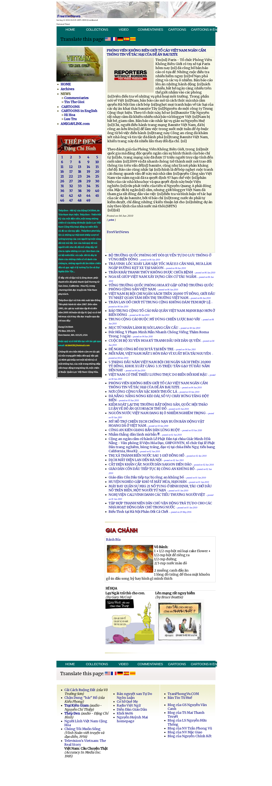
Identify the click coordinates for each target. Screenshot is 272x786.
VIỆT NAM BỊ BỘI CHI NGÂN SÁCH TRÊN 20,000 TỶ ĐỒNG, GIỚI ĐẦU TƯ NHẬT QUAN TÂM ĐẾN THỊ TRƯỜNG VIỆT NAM (162, 296)
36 (62, 191)
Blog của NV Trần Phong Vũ (190, 728)
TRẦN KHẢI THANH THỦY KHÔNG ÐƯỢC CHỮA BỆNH (151, 272)
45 (97, 196)
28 (80, 181)
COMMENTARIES (150, 29)
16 (62, 172)
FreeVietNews (118, 232)
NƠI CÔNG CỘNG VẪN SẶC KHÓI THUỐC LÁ (143, 392)
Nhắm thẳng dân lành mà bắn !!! (134, 434)
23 (80, 176)
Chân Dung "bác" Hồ (80, 698)
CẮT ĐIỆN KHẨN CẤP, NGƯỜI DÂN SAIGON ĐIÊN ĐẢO (150, 464)
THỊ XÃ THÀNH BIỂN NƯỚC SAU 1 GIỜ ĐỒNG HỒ (146, 455)
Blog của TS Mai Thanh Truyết (186, 715)
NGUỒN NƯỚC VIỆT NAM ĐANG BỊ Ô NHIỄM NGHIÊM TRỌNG (157, 413)
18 (79, 172)
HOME (70, 29)
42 (71, 196)
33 (80, 186)
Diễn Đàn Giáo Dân (132, 709)
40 (97, 191)
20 (97, 172)
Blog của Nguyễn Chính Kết (190, 736)
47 (71, 200)
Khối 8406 (125, 713)
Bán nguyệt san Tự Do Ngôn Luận (134, 696)
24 (88, 176)
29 (88, 181)
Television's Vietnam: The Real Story (85, 743)
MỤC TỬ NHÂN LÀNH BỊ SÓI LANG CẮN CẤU (143, 328)
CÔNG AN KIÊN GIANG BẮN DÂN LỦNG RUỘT (144, 430)
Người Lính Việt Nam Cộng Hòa (85, 723)
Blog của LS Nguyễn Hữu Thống (187, 722)
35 (97, 186)
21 (62, 176)
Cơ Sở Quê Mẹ (127, 702)
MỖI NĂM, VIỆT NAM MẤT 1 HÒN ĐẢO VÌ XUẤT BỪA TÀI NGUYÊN (160, 354)
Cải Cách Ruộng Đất (79, 690)
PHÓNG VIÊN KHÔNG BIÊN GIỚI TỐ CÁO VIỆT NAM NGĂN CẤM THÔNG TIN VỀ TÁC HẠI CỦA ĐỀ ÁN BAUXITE (158, 385)
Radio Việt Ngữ (128, 705)
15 (97, 167)
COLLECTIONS (97, 29)
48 (80, 200)
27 (71, 181)
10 (97, 162)
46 (62, 200)
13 (79, 167)
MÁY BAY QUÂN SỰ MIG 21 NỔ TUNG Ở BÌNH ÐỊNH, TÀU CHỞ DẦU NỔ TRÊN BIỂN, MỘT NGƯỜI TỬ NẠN (160, 488)
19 (88, 172)
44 (88, 196)
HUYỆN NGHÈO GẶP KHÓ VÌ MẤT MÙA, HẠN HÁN (148, 482)
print (111, 219)
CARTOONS (177, 29)
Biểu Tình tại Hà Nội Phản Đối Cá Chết (138, 512)
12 (71, 167)
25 (97, 176)
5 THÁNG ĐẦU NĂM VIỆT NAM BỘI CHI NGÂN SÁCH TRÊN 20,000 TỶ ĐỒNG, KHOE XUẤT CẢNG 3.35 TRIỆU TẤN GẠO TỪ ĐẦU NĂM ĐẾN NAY (160, 366)
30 (97, 181)
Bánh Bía (113, 540)
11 (62, 167)
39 (88, 191)
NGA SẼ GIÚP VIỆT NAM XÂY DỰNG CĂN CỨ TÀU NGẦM (152, 277)
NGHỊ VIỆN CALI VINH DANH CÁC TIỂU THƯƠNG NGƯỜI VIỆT (157, 495)
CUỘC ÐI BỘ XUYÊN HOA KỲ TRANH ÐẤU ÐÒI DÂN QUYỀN (155, 341)
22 (71, 176)
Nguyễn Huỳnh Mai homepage (132, 719)
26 (62, 181)
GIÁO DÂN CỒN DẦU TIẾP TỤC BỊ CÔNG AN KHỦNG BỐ (151, 469)
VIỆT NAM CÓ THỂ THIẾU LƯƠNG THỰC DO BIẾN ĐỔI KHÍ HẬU (158, 375)
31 (62, 186)
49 (88, 200)
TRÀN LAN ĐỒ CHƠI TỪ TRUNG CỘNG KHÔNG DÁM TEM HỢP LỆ (160, 302)
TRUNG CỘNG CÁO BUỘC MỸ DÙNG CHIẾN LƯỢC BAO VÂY (154, 319)
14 (88, 167)
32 (71, 186)
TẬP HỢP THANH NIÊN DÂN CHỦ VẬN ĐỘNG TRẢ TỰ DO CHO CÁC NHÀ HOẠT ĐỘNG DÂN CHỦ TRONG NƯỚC (160, 505)
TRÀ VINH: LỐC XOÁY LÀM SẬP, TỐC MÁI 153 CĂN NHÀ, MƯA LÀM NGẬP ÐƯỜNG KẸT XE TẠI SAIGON (160, 266)
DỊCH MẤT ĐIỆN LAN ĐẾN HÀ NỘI (135, 460)
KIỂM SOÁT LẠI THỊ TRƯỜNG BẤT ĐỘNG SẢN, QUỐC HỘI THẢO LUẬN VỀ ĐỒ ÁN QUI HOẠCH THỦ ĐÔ (158, 407)
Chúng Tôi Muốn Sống (82, 729)
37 (71, 191)
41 (62, 196)
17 (71, 172)
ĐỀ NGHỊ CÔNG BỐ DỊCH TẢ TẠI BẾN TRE (141, 349)
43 (80, 196)
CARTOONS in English (204, 29)
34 (88, 186)
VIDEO (123, 29)
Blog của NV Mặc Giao (185, 732)
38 (80, 191)
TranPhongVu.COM (183, 694)
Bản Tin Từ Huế (180, 698)
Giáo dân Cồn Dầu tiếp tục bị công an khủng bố (146, 477)
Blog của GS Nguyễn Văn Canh (187, 707)
